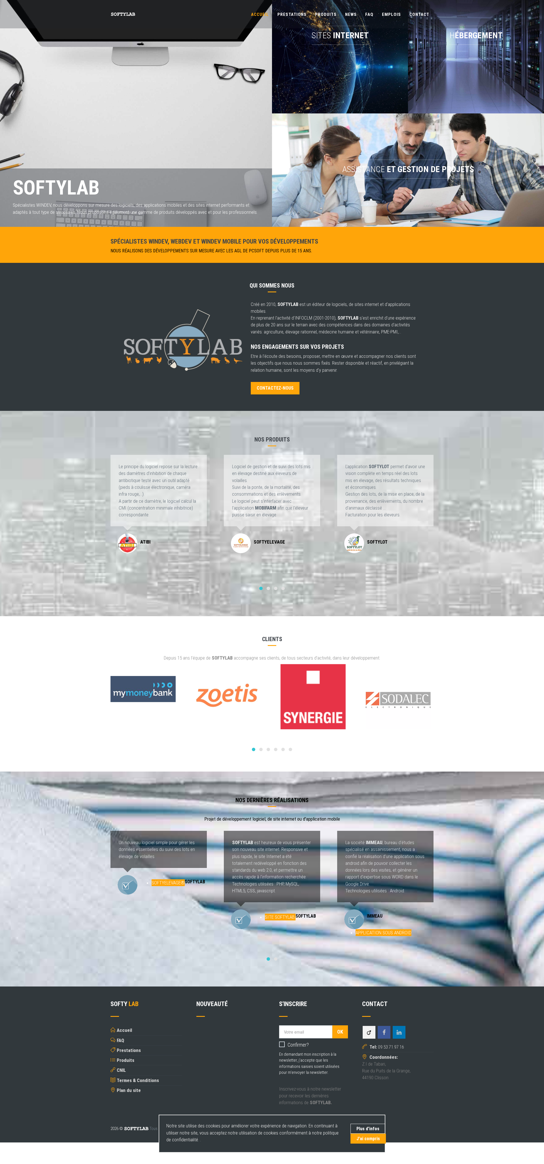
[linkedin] (399, 1033)
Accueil (260, 14)
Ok (340, 1032)
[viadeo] (369, 1033)
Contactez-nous (275, 388)
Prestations (292, 14)
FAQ (369, 14)
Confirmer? (298, 1045)
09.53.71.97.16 (386, 1047)
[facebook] (384, 1033)
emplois (391, 14)
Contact (419, 14)
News (351, 14)
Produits (326, 14)
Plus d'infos (367, 1128)
